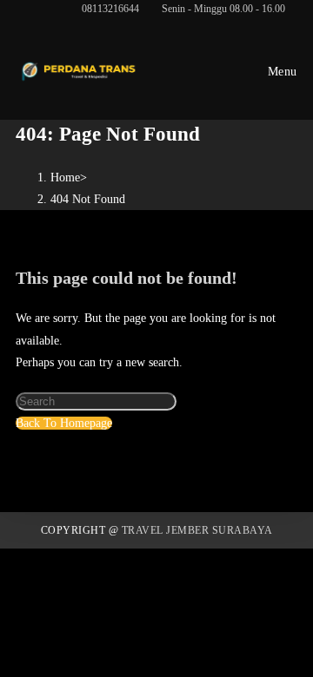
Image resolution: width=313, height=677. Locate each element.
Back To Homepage (64, 423)
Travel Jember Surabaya (197, 530)
